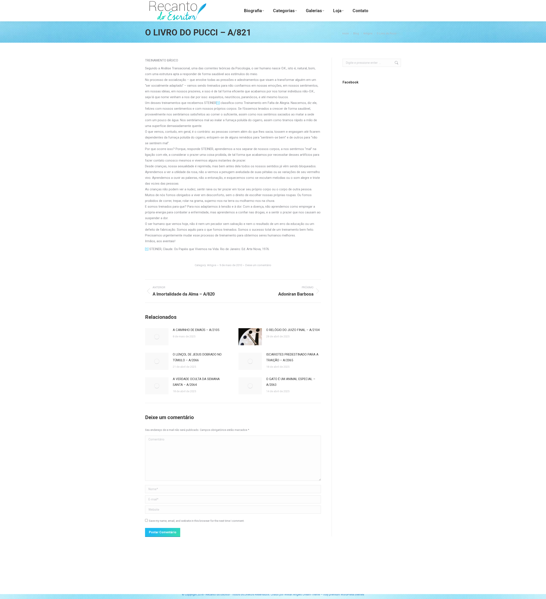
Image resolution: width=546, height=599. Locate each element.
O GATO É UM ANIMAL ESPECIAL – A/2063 (290, 382)
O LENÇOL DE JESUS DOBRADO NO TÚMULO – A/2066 (197, 357)
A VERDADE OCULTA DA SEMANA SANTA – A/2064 (196, 382)
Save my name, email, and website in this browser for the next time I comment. (196, 520)
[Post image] (156, 336)
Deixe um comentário (258, 265)
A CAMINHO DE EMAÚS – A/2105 (196, 330)
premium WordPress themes (346, 594)
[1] (218, 103)
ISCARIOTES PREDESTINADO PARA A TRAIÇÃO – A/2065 (292, 357)
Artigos (211, 265)
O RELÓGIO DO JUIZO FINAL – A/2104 (292, 330)
